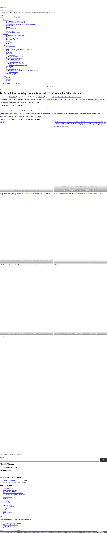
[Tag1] (26, 156)
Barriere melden (7, 526)
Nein (101, 532)
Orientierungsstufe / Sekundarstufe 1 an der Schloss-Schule (20, 24)
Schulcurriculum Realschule (16, 56)
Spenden (8, 79)
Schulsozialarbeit (10, 39)
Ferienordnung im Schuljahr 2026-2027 (16, 22)
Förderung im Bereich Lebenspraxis (18, 65)
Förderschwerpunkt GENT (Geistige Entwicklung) (18, 49)
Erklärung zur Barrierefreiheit (10, 525)
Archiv (1, 516)
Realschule (9, 53)
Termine (8, 27)
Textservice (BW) (10, 74)
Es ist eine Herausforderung (10, 491)
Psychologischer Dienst (12, 38)
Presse (4, 511)
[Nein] (103, 532)
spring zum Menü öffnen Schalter (11, 83)
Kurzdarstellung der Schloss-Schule (15, 35)
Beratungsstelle (7, 499)
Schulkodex (9, 42)
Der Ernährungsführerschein (10, 490)
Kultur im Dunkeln (11, 28)
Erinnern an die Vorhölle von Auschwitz (13, 493)
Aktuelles (5, 20)
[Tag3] (26, 228)
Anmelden (5, 527)
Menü (2, 15)
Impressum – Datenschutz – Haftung (12, 523)
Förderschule (61, 97)
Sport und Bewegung (14, 59)
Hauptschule (9, 52)
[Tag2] (80, 156)
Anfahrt (8, 80)
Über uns (5, 34)
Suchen (2, 457)
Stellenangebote (10, 25)
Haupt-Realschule (76, 97)
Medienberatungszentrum (12, 73)
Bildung (5, 45)
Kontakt (5, 76)
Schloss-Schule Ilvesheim (6, 10)
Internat (5, 509)
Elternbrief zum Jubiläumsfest (10, 482)
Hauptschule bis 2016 (8, 507)
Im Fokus (5, 508)
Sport (4, 514)
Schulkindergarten (10, 46)
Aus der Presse (10, 31)
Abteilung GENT (7, 497)
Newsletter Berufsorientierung (13, 32)
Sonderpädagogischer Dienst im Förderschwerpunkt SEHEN (24, 70)
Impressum (6, 81)
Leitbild (8, 41)
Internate (8, 36)
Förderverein (9, 43)
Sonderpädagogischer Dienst (13, 69)
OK (98, 532)
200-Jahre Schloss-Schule (53, 87)
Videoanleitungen (13, 60)
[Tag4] (80, 228)
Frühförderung (9, 67)
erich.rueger (41, 97)
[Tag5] (26, 299)
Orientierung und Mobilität (16, 62)
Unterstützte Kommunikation (16, 63)
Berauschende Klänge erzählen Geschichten (14, 494)
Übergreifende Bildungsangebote (14, 58)
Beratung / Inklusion (8, 66)
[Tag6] (80, 299)
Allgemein (54, 97)
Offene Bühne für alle (8, 488)
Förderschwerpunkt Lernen (13, 51)
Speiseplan (9, 29)
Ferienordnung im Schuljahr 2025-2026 (16, 21)
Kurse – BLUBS (13, 72)
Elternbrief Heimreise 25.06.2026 (11, 480)
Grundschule (9, 48)
